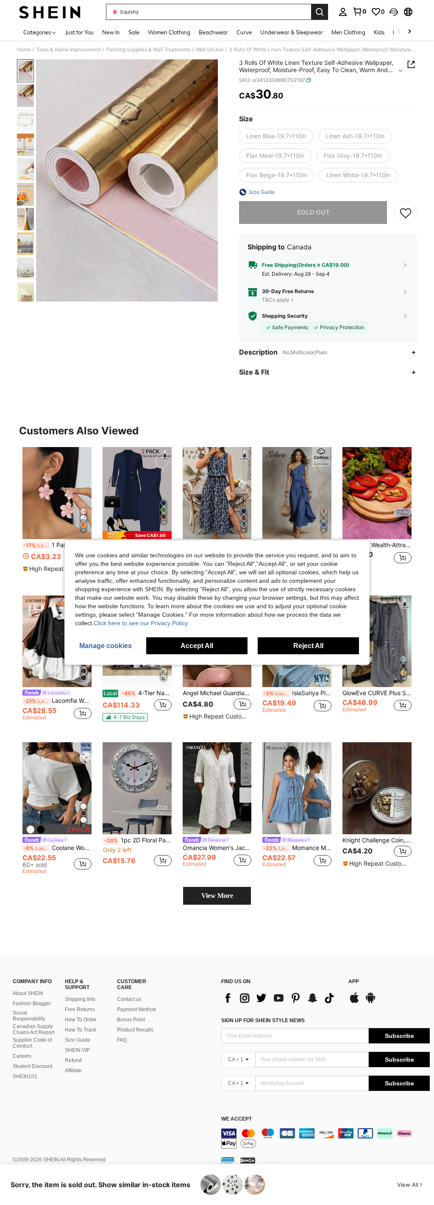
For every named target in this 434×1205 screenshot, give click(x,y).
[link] (359, 11)
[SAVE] (405, 212)
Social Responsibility (29, 1016)
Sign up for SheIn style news (263, 1020)
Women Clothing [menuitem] (169, 32)
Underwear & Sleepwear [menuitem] (291, 32)
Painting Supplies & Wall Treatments (148, 50)
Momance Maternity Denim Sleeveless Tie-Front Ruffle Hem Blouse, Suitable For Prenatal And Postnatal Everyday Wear (297, 847)
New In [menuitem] (111, 32)
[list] (280, 998)
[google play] (370, 1002)
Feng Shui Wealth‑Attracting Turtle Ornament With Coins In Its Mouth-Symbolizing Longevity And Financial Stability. (377, 545)
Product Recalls (135, 1030)
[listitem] (57, 514)
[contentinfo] (325, 1138)
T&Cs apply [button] (275, 299)
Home (24, 50)
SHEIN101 (25, 1076)
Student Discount (32, 1066)
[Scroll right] (409, 32)
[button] (394, 12)
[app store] (354, 1002)
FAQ (122, 1040)
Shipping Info (80, 999)
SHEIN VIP (77, 1050)
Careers (22, 1056)
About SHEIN (28, 993)
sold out (313, 212)
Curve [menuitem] (244, 32)
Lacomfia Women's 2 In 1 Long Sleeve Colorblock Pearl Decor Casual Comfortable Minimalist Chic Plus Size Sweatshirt (57, 700)
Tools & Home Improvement (68, 50)
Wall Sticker (210, 50)
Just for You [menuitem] (79, 32)
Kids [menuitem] (379, 32)
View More (217, 895)
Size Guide (77, 1040)
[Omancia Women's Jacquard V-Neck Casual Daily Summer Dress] (217, 788)
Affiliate (73, 1071)
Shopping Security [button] (285, 316)
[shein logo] (50, 12)
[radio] (276, 136)
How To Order (81, 1020)
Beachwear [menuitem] (213, 32)
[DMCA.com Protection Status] (247, 1160)
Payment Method (136, 1009)
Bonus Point (131, 1020)
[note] (55, 569)
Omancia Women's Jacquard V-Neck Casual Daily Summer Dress (217, 847)
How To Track (80, 1030)
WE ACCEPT (236, 1119)
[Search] (319, 12)
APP (353, 981)
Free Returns (80, 1009)
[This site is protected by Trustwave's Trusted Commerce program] (227, 1160)
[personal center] (343, 12)
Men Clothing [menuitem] (348, 32)
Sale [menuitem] (133, 32)
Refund (73, 1060)
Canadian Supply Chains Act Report (33, 1029)
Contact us (129, 999)
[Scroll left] (399, 32)
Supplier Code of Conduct (32, 1043)
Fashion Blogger (32, 1003)
